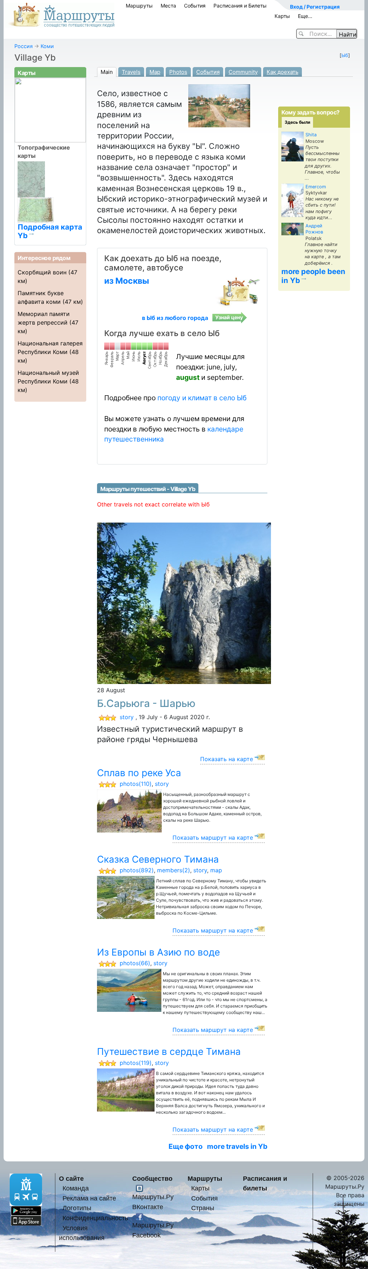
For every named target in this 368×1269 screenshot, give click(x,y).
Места (168, 6)
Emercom (315, 186)
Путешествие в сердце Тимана (169, 1051)
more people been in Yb (313, 276)
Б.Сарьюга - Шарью (146, 703)
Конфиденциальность (95, 1218)
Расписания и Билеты (240, 6)
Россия (23, 46)
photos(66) (135, 963)
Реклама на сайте (89, 1198)
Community (243, 72)
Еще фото (186, 1146)
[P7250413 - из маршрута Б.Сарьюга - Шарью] (205, 603)
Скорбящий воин (42, 272)
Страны (202, 1208)
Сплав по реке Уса (139, 772)
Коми (47, 46)
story (127, 717)
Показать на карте (226, 759)
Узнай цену (229, 317)
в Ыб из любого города (175, 317)
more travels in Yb (237, 1146)
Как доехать (282, 72)
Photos (178, 72)
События (195, 6)
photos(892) (137, 870)
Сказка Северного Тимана (158, 859)
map (216, 870)
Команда (76, 1188)
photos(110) (136, 783)
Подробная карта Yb (50, 231)
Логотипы (77, 1208)
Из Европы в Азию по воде (158, 952)
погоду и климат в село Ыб (202, 397)
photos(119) (136, 1062)
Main (107, 72)
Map (155, 72)
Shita (311, 134)
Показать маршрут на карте (212, 837)
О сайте (71, 1178)
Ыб (344, 55)
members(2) (173, 870)
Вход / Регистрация (315, 7)
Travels (131, 72)
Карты (282, 16)
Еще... (305, 16)
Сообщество (152, 1178)
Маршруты (139, 6)
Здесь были (297, 122)
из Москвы (126, 281)
